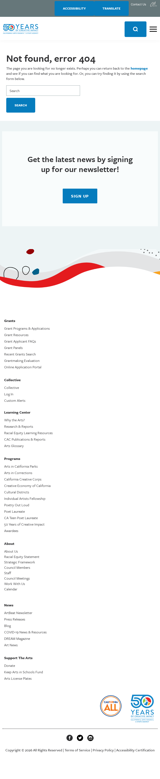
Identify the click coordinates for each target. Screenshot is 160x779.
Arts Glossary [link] (14, 445)
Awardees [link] (11, 530)
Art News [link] (11, 645)
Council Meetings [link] (17, 578)
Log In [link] (8, 394)
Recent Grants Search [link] (20, 354)
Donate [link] (9, 665)
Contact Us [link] (138, 4)
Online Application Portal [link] (22, 367)
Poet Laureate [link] (14, 511)
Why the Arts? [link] (14, 420)
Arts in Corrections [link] (18, 472)
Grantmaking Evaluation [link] (22, 360)
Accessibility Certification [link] (135, 750)
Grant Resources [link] (16, 334)
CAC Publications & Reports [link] (24, 439)
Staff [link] (7, 572)
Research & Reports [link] (18, 426)
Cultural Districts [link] (16, 492)
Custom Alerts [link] (14, 400)
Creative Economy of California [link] (27, 485)
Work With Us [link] (14, 583)
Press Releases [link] (14, 619)
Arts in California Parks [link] (21, 466)
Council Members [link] (17, 567)
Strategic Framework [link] (19, 562)
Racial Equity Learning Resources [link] (28, 432)
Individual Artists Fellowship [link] (24, 498)
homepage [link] (139, 68)
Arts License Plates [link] (18, 678)
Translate (111, 8)
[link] (153, 4)
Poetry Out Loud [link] (16, 504)
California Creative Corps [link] (22, 479)
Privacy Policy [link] (103, 750)
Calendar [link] (10, 589)
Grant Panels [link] (13, 347)
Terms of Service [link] (77, 750)
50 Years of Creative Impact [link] (24, 524)
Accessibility (74, 8)
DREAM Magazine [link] (17, 638)
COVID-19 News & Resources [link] (25, 632)
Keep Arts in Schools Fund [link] (23, 672)
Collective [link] (11, 387)
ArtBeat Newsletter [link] (18, 612)
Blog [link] (7, 625)
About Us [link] (11, 551)
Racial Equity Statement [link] (21, 556)
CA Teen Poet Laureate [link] (21, 517)
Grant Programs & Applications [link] (27, 328)
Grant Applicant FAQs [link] (20, 341)
